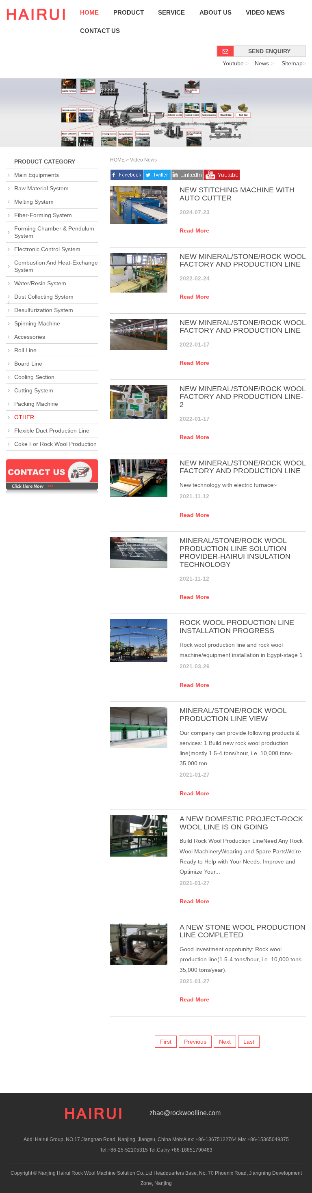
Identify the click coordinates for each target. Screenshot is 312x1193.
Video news (265, 12)
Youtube (233, 63)
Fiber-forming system (43, 215)
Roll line (25, 350)
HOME (117, 160)
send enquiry (269, 51)
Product (128, 12)
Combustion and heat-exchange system (56, 266)
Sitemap (292, 63)
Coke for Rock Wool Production (55, 444)
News (262, 63)
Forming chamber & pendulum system (54, 232)
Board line (28, 363)
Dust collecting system (44, 296)
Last (248, 1041)
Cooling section (34, 377)
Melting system (34, 201)
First (165, 1041)
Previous (195, 1041)
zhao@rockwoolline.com (185, 1112)
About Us (215, 12)
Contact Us (100, 31)
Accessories (29, 337)
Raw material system (41, 188)
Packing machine (36, 404)
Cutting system (33, 390)
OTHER (24, 417)
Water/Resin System (40, 283)
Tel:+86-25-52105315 (124, 1150)
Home (89, 12)
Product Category (44, 161)
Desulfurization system (43, 310)
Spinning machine (37, 323)
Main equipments (36, 175)
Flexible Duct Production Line (51, 430)
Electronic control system (47, 249)
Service (171, 12)
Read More (194, 230)
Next (225, 1041)
